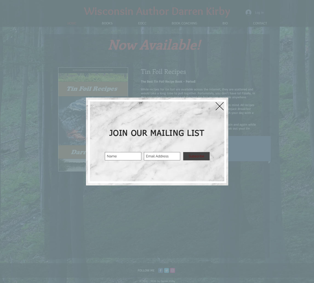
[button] (220, 106)
